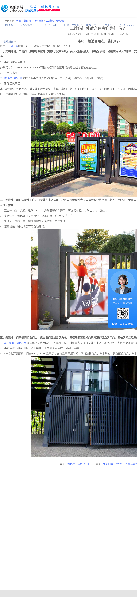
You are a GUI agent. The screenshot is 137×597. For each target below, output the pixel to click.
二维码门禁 (16, 78)
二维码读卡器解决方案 (77, 464)
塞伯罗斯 (5, 78)
